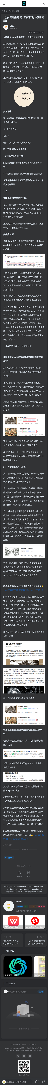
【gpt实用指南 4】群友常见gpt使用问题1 (23, 19)
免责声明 (14, 1044)
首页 (5, 11)
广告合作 (24, 1044)
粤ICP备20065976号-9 (21, 1050)
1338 (21, 906)
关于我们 (33, 1044)
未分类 (11, 11)
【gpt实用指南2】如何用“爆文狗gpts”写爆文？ (23, 590)
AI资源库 (22, 1048)
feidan (12, 26)
